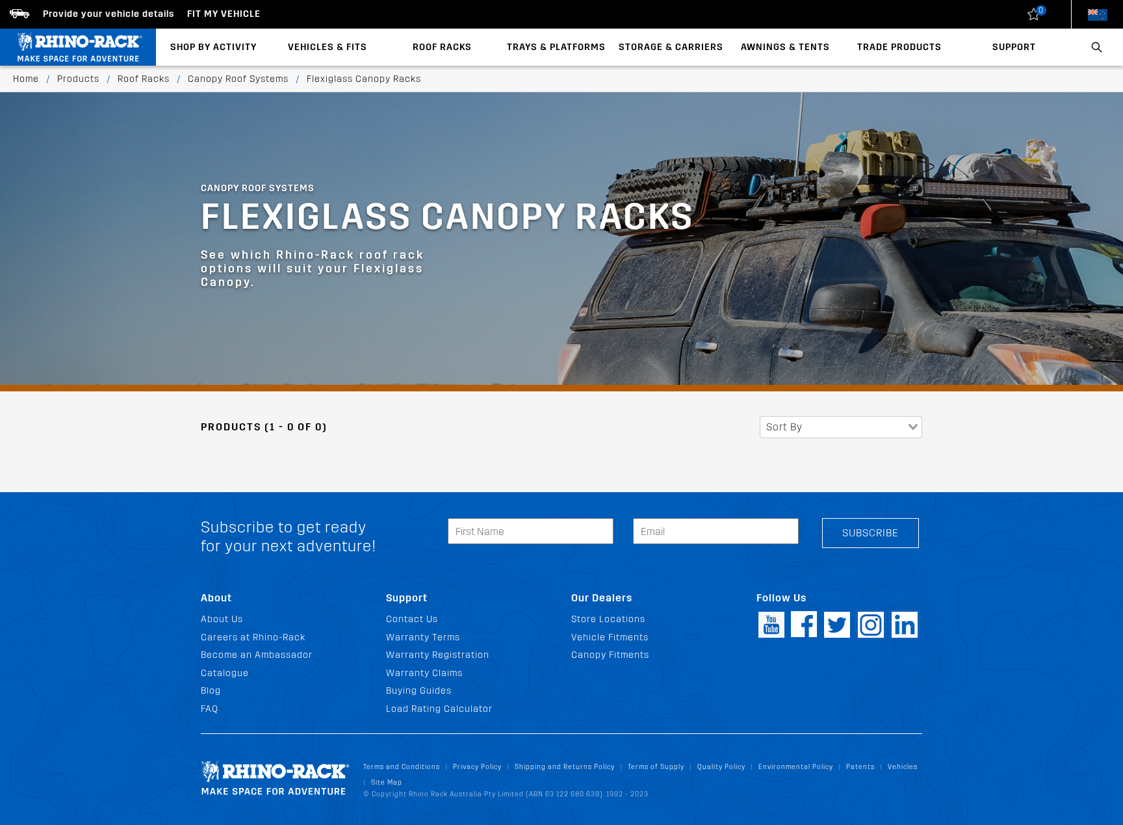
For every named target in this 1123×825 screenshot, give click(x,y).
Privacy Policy (477, 767)
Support (1014, 47)
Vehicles (903, 767)
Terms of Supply (656, 767)
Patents (860, 767)
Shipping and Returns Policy (565, 767)
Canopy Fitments (610, 655)
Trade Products (899, 47)
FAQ (209, 708)
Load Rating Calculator (439, 708)
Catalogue (225, 673)
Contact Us (412, 619)
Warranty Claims (424, 673)
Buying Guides (419, 690)
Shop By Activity (213, 47)
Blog (211, 690)
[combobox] (841, 427)
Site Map (386, 782)
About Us (222, 619)
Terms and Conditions (401, 767)
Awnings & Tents (785, 47)
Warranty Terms (423, 637)
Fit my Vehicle (224, 14)
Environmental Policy (795, 767)
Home (26, 79)
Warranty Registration (437, 655)
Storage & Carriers (671, 47)
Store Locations (608, 619)
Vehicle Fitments (610, 637)
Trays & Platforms (556, 47)
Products (78, 79)
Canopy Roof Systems (238, 79)
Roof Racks (442, 47)
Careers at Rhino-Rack (253, 637)
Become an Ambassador (257, 655)
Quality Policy (721, 767)
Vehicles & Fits (327, 47)
